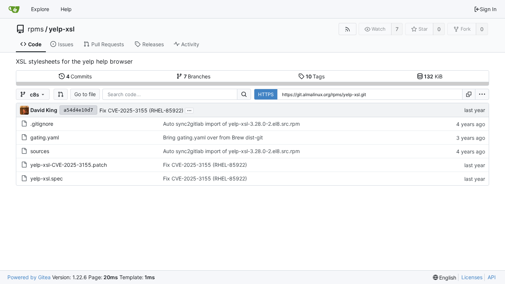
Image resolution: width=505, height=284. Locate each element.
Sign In (488, 9)
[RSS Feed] (347, 29)
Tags (315, 76)
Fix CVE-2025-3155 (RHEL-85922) (141, 110)
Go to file (85, 94)
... (189, 110)
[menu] (482, 94)
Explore (40, 9)
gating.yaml (44, 137)
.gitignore (41, 124)
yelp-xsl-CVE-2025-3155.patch (68, 165)
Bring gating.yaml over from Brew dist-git (213, 137)
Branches (197, 76)
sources (39, 151)
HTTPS (266, 94)
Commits (79, 76)
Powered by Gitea (29, 277)
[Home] (14, 9)
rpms (36, 29)
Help (66, 9)
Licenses (471, 277)
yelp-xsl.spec (46, 178)
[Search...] (244, 94)
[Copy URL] (468, 94)
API (492, 277)
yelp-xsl (62, 29)
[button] (61, 94)
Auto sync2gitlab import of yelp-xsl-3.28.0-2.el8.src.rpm (231, 124)
